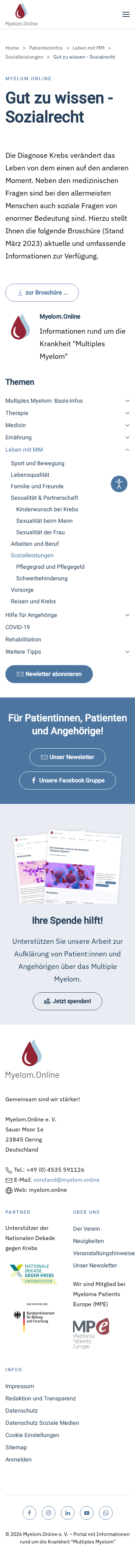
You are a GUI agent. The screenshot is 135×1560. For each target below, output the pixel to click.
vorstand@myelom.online (66, 1179)
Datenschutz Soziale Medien (42, 1423)
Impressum (19, 1386)
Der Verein (86, 1229)
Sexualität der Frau (40, 532)
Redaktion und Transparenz (40, 1398)
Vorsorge (22, 590)
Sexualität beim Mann (44, 521)
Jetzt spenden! (72, 1001)
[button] (126, 14)
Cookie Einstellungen (32, 1435)
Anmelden (18, 1459)
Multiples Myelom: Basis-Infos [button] (44, 401)
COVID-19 (17, 627)
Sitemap (16, 1447)
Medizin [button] (15, 425)
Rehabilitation (23, 639)
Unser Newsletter (72, 757)
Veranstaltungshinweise (101, 1253)
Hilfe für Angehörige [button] (31, 615)
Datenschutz (21, 1410)
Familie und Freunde (37, 486)
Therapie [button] (16, 413)
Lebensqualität (30, 475)
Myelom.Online (28, 78)
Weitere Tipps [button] (23, 652)
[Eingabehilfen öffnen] (119, 484)
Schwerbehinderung (42, 578)
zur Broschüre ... (47, 292)
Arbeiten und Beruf (35, 544)
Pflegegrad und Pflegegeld (50, 567)
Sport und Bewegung (37, 463)
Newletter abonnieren (54, 674)
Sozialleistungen (32, 555)
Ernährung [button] (18, 437)
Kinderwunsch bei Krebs (47, 509)
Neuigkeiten (88, 1241)
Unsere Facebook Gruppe (72, 780)
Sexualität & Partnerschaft (44, 498)
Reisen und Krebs (33, 601)
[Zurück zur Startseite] (21, 14)
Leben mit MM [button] (24, 449)
